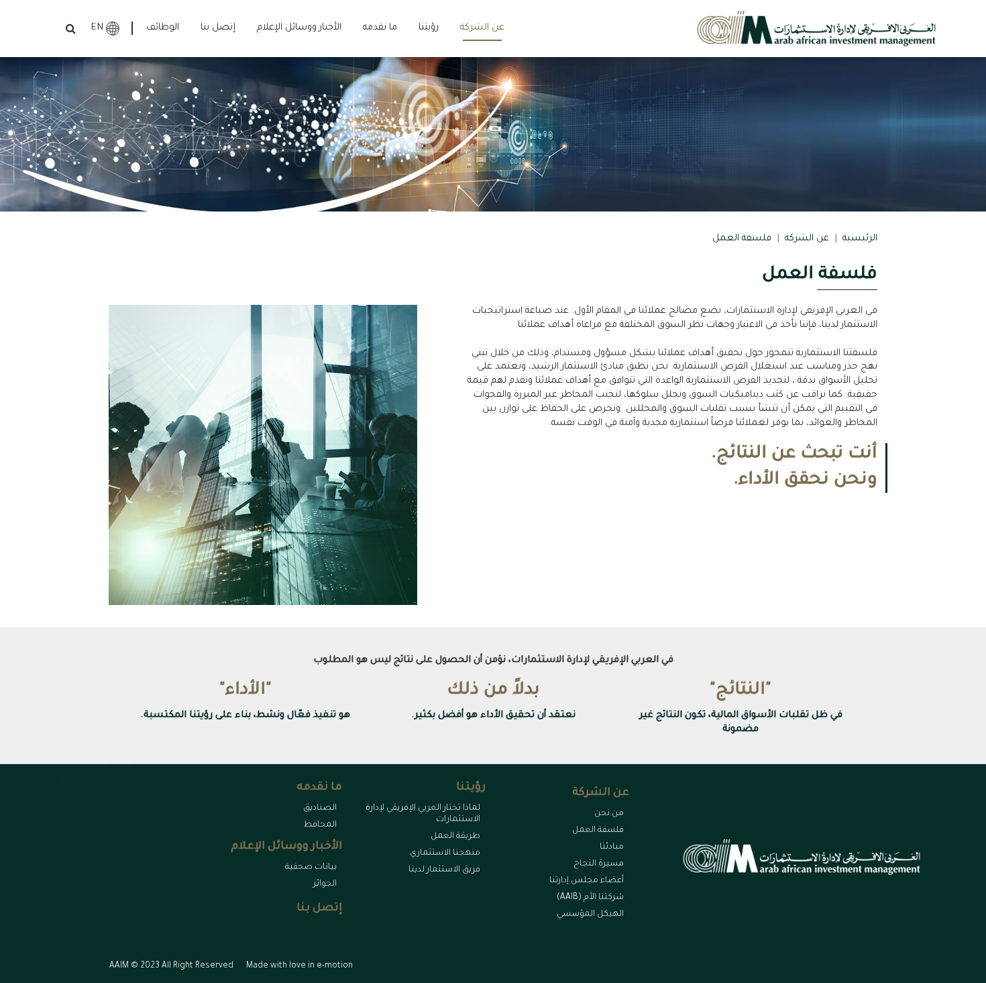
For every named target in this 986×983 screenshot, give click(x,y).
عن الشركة (807, 239)
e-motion (335, 966)
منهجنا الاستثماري (445, 853)
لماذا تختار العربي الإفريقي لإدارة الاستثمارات (423, 814)
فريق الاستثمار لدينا (444, 870)
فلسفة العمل (598, 830)
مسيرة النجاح (598, 864)
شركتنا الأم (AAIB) (590, 897)
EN (97, 28)
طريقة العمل (455, 836)
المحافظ (320, 825)
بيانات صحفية (311, 867)
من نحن (609, 813)
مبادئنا (612, 847)
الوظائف (162, 28)
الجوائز (325, 884)
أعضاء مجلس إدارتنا (586, 881)
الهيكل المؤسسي (590, 914)
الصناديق (320, 808)
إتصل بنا (218, 28)
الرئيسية (859, 239)
